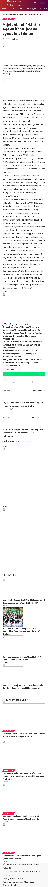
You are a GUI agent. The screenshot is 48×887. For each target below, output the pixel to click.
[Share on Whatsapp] (5, 90)
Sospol (5, 662)
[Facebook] (12, 868)
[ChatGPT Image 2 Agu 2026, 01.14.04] (24, 476)
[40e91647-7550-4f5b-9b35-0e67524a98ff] (24, 538)
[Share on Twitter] (11, 85)
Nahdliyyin (8, 19)
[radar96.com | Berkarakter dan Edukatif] (18, 3)
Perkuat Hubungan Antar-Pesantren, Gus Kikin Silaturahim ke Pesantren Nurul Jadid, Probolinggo (23, 336)
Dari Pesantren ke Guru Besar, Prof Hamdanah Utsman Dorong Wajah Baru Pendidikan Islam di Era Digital (24, 776)
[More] (18, 96)
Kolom (5, 691)
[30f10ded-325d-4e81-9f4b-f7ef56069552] (24, 307)
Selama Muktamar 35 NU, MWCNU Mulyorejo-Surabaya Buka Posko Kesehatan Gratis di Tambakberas (23, 344)
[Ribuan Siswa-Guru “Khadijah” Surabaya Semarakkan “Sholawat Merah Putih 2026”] (13, 617)
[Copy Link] (5, 96)
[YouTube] (15, 868)
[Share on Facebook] (5, 85)
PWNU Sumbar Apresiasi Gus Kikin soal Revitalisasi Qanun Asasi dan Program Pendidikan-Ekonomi (20, 353)
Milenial (5, 606)
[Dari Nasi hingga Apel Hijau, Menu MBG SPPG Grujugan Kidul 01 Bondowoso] (13, 645)
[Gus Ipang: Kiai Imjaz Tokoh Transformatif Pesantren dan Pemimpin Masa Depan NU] (24, 797)
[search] (30, 3)
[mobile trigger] (5, 3)
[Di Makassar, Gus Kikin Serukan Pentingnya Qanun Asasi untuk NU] (24, 837)
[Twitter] (14, 868)
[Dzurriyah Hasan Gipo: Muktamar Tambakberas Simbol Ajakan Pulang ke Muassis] (24, 715)
